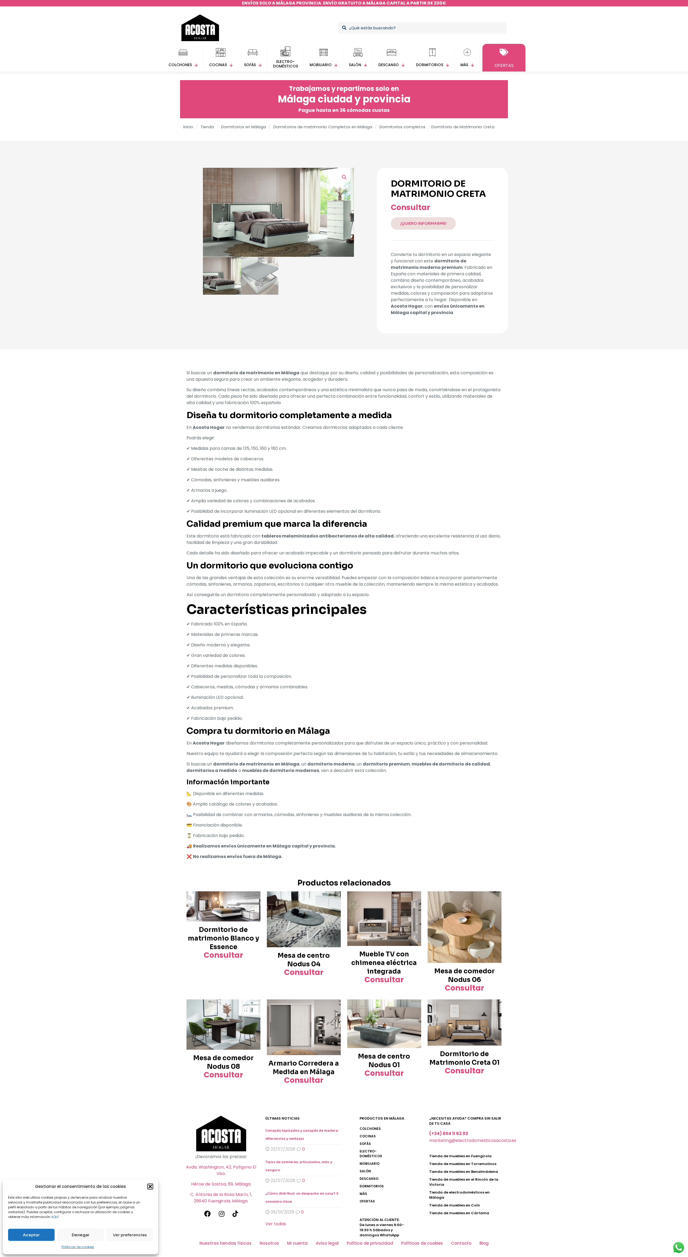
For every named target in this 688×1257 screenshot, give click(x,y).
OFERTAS (367, 1201)
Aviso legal (327, 1243)
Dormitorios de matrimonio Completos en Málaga (322, 127)
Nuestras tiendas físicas (225, 1243)
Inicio (188, 127)
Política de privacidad (370, 1243)
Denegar (80, 1234)
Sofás (365, 1143)
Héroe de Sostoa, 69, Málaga (220, 1184)
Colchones (370, 1128)
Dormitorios (372, 1186)
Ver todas (275, 1224)
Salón (365, 1171)
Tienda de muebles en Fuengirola (460, 1156)
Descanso (369, 1178)
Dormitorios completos (402, 127)
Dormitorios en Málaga (243, 127)
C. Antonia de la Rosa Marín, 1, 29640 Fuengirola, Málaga (221, 1197)
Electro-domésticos (371, 1153)
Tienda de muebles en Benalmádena (463, 1171)
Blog (484, 1243)
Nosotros (269, 1243)
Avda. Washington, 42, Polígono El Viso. (221, 1170)
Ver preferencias (130, 1234)
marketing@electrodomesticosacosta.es (472, 1140)
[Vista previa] (253, 910)
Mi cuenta (297, 1243)
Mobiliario (369, 1163)
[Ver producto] (253, 899)
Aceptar (31, 1234)
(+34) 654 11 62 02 (448, 1133)
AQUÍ (55, 1217)
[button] (150, 1186)
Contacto (461, 1243)
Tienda (207, 127)
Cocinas (368, 1136)
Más (363, 1193)
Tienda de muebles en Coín (454, 1205)
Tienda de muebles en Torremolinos (462, 1163)
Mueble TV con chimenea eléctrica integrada (384, 962)
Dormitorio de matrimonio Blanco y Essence (223, 938)
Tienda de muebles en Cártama (459, 1213)
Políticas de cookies (78, 1247)
